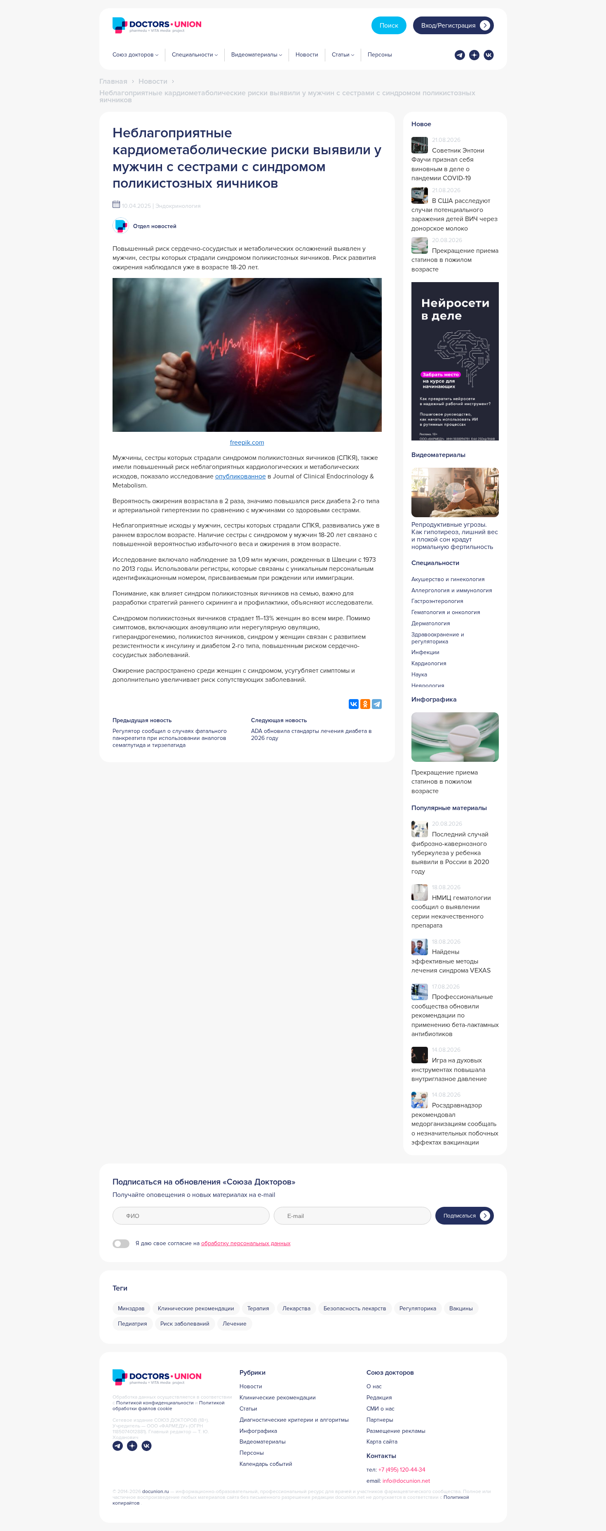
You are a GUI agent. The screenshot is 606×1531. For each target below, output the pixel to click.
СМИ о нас (380, 1409)
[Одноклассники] (365, 704)
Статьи (248, 1409)
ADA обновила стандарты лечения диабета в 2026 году (311, 735)
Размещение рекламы (395, 1431)
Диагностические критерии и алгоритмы (294, 1420)
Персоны (380, 54)
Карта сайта (381, 1442)
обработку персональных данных (246, 1243)
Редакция (379, 1397)
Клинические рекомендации (278, 1397)
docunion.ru (155, 1492)
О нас (374, 1386)
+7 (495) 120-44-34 (401, 1469)
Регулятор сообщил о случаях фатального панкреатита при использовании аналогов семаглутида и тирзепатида (170, 738)
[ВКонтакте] (354, 704)
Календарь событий (266, 1464)
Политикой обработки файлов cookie (169, 1406)
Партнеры (379, 1420)
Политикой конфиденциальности (155, 1403)
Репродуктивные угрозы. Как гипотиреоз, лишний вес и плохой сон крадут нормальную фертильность (454, 536)
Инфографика (258, 1431)
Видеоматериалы (263, 1442)
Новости (307, 54)
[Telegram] (377, 704)
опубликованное (240, 476)
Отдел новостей (154, 226)
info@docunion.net (406, 1480)
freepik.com (247, 442)
